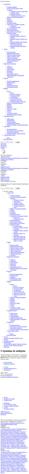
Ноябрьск (18, 439)
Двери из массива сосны (14, 55)
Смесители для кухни (16, 100)
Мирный (14, 436)
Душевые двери (14, 12)
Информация (7, 342)
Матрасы (9, 107)
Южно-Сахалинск (22, 448)
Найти (18, 142)
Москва (20, 436)
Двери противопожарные (14, 59)
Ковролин (10, 71)
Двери (5, 49)
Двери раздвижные (12, 58)
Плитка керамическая (13, 81)
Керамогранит (11, 82)
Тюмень (17, 445)
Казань (18, 433)
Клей (8, 138)
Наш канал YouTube (6, 380)
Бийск (6, 430)
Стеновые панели (9, 116)
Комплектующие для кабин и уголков (19, 240)
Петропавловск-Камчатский (8, 442)
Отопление (7, 126)
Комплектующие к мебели (14, 114)
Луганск (8, 436)
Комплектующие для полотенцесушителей (16, 44)
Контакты (6, 347)
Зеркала (9, 110)
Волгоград (11, 432)
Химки (3, 448)
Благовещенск (12, 430)
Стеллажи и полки (12, 113)
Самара (19, 443)
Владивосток (4, 432)
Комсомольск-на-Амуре (7, 434)
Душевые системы (15, 27)
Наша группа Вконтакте (7, 378)
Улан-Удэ (23, 445)
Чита (13, 448)
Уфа (8, 446)
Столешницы (14, 97)
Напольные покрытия (10, 63)
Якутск (3, 449)
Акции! (6, 339)
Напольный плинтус (12, 74)
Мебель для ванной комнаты (15, 17)
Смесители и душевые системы (15, 24)
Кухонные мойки (12, 23)
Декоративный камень (13, 123)
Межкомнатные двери (13, 53)
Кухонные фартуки (15, 98)
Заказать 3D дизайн (9, 338)
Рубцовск (12, 443)
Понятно (3, 426)
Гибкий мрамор (11, 122)
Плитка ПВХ (10, 69)
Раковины (10, 21)
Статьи (10, 345)
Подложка (10, 72)
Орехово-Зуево (10, 440)
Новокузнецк (16, 437)
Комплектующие (11, 33)
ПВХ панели (10, 119)
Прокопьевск (20, 442)
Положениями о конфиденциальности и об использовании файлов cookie (12, 423)
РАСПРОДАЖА (8, 139)
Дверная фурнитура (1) (10, 368)
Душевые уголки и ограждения (19, 11)
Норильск (12, 439)
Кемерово (23, 433)
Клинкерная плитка (12, 87)
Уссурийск (3, 446)
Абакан (4, 429)
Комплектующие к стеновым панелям (17, 125)
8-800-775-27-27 (5, 178)
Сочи (8, 445)
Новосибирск (24, 437)
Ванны (9, 18)
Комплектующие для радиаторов (16, 133)
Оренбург (3, 440)
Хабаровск (14, 446)
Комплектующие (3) (9, 363)
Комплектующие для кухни (17, 101)
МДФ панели (10, 120)
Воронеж (16, 432)
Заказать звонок (5, 180)
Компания (6, 403)
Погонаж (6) (7, 370)
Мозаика (9, 84)
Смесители (13, 26)
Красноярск (23, 434)
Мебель (6, 88)
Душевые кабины (12, 7)
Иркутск (9, 155)
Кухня (8, 91)
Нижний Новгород (7, 437)
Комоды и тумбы (11, 109)
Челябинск (9, 448)
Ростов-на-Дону (5, 443)
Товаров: (3, 164)
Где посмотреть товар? (10, 344)
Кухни (12, 93)
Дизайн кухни (19, 338)
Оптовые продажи (18, 345)
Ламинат (9, 66)
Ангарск (8, 429)
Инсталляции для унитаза (14, 31)
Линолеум (10, 68)
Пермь (21, 440)
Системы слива (14, 34)
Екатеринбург (4, 433)
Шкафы (9, 104)
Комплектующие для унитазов (18, 42)
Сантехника (7, 4)
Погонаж (9, 62)
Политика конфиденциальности (9, 377)
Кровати (9, 106)
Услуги (6, 336)
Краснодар (17, 434)
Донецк (23, 432)
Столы (9, 111)
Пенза (17, 440)
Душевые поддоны (15, 14)
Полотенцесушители (13, 30)
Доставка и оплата (9, 341)
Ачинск (13, 429)
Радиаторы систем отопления (15, 130)
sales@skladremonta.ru (6, 413)
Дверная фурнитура (12, 61)
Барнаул (24, 429)
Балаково (19, 429)
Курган (3, 436)
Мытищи (24, 436)
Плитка (6, 78)
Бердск (2, 430)
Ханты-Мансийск (22, 446)
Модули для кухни (15, 94)
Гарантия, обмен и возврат (11, 406)
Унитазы (9, 20)
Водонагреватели (12, 28)
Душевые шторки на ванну (17, 15)
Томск (12, 445)
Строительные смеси (9, 135)
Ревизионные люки (12, 85)
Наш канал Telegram (6, 381)
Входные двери (11, 52)
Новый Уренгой (5, 439)
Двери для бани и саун (13, 56)
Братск (18, 430)
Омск (23, 439)
